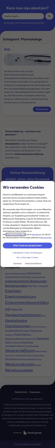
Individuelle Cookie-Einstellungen (27, 253)
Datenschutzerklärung (15, 234)
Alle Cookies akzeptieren (27, 245)
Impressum (36, 234)
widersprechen (45, 237)
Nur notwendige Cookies (27, 257)
